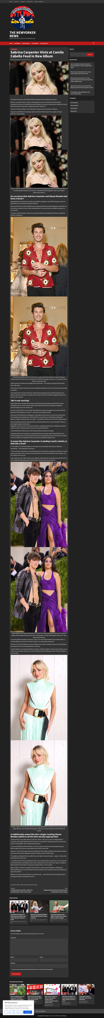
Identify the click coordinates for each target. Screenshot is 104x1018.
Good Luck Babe (60, 651)
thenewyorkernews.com (16, 59)
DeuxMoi (45, 213)
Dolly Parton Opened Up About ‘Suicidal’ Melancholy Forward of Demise (39, 916)
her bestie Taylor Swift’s (21, 106)
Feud (30, 884)
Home (11, 1)
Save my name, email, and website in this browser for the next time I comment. (32, 969)
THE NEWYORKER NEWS (23, 34)
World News (17, 43)
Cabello (18, 884)
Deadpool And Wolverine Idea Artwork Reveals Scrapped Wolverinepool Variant (55, 890)
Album (14, 884)
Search (72, 49)
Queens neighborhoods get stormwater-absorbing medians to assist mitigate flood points (81, 65)
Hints (32, 884)
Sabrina (35, 884)
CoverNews (56, 1015)
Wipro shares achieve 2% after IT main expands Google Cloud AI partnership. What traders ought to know (81, 79)
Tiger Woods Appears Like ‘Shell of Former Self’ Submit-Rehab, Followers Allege (59, 916)
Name (12, 957)
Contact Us (16, 1)
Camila (21, 884)
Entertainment (44, 43)
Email (41, 957)
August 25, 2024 (26, 59)
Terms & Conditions (38, 1)
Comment (14, 937)
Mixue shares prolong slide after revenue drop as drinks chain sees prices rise (81, 72)
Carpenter (26, 884)
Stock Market (35, 43)
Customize (9, 1012)
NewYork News (26, 43)
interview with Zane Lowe (31, 856)
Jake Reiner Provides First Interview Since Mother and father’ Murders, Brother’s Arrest (18, 917)
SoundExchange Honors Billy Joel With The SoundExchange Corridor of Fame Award (22, 890)
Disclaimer (23, 1)
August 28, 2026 (23, 921)
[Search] (93, 43)
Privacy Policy (30, 1)
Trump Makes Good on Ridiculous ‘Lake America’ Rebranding (80, 92)
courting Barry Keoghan (39, 201)
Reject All (18, 1012)
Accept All (27, 1012)
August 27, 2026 (43, 919)
